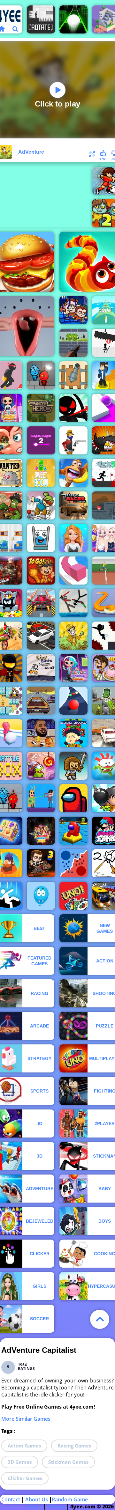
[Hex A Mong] (73, 831)
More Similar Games (25, 1418)
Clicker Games (25, 1478)
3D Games (20, 1462)
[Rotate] (41, 19)
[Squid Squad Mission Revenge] (73, 733)
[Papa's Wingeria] (41, 570)
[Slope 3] (73, 19)
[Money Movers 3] (41, 863)
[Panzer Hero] (41, 408)
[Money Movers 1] (73, 310)
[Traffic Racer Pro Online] (73, 505)
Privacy (56, 1506)
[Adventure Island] (73, 473)
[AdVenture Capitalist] (73, 636)
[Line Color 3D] (73, 570)
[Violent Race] (41, 603)
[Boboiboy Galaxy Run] (41, 831)
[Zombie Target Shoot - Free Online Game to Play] (73, 343)
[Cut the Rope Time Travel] (41, 766)
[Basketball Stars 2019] (41, 733)
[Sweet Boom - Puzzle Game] (41, 473)
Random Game (70, 1499)
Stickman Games (68, 1462)
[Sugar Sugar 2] (41, 440)
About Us (36, 1499)
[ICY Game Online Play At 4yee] (41, 505)
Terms (34, 1506)
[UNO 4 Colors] (73, 896)
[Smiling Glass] (41, 538)
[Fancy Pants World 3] (41, 668)
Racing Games (74, 1445)
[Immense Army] (73, 766)
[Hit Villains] (41, 798)
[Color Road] (73, 701)
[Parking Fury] (41, 636)
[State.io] (73, 863)
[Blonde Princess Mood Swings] (73, 538)
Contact (10, 1499)
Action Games (24, 1445)
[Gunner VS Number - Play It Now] (73, 375)
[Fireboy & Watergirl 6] (41, 375)
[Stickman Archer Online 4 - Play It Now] (73, 408)
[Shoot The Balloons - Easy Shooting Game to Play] (41, 896)
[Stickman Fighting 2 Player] (73, 603)
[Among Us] (73, 798)
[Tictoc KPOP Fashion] (73, 668)
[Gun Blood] (73, 440)
